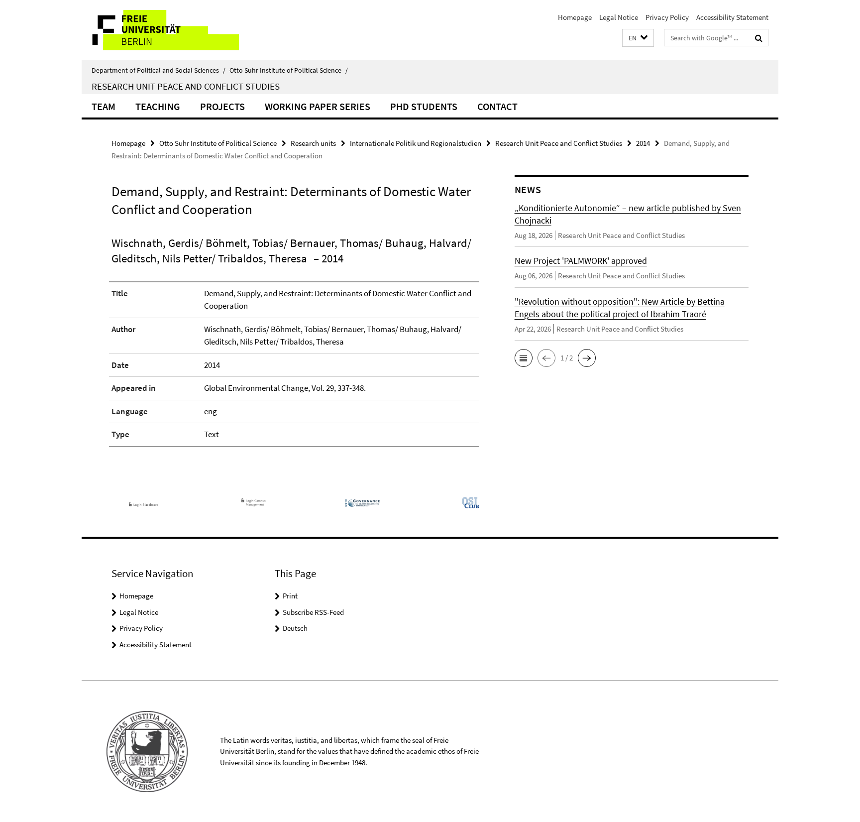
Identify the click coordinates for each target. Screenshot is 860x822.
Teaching (157, 106)
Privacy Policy (667, 17)
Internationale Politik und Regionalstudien (415, 143)
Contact (497, 106)
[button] (638, 38)
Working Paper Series (317, 106)
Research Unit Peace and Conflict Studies (186, 86)
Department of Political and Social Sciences (158, 70)
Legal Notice (618, 17)
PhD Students (423, 106)
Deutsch (295, 628)
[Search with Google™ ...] (759, 38)
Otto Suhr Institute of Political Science (288, 70)
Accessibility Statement (732, 17)
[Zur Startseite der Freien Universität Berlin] (165, 30)
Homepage (575, 17)
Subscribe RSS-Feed (313, 612)
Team (103, 106)
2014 (643, 143)
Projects (222, 106)
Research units (313, 143)
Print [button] (290, 595)
